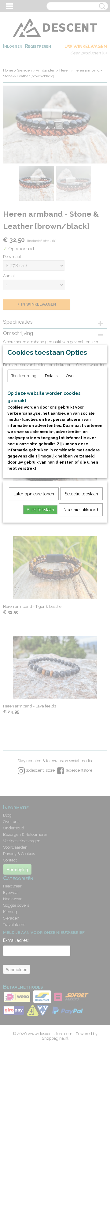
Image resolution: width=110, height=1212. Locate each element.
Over (70, 375)
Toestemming (23, 375)
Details (51, 375)
